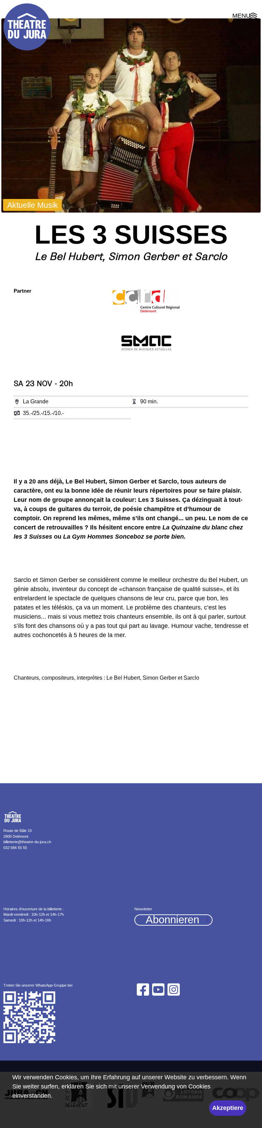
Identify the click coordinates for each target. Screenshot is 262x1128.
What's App (29, 1017)
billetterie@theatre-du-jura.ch (27, 842)
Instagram (174, 989)
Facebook (143, 989)
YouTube (158, 989)
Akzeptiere (227, 1107)
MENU (245, 16)
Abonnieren (172, 920)
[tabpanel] (131, 115)
